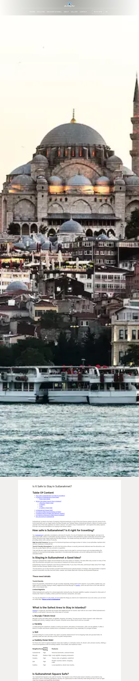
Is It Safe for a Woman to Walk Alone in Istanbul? (50, 515)
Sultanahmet (39, 535)
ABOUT (66, 12)
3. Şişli (40, 506)
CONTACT (83, 12)
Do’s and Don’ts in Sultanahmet (45, 516)
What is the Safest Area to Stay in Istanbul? (48, 501)
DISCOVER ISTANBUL (54, 12)
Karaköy (77, 585)
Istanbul (34, 610)
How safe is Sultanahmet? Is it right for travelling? (50, 495)
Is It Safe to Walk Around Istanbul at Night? (48, 512)
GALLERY (74, 12)
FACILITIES (41, 12)
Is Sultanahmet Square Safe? (44, 510)
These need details (44, 499)
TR (106, 12)
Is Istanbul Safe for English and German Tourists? (50, 513)
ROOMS (32, 12)
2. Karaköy (42, 504)
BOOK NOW (98, 12)
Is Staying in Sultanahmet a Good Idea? (47, 497)
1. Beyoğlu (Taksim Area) (46, 503)
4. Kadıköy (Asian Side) (45, 508)
